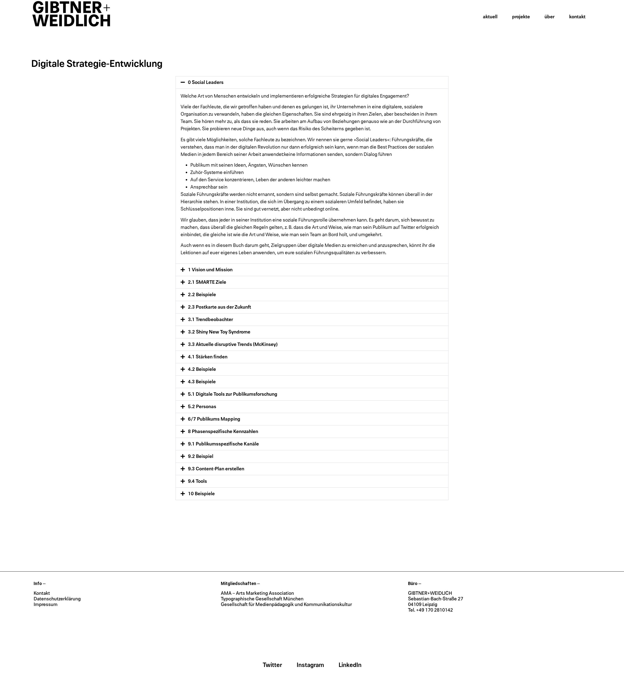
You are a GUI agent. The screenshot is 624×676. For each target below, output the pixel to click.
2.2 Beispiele (202, 295)
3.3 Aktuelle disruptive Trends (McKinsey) (232, 344)
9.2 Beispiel (200, 456)
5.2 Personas (202, 407)
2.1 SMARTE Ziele (207, 282)
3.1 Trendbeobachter (210, 320)
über (550, 17)
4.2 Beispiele (202, 369)
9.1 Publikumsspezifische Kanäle (223, 444)
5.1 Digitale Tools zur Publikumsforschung (232, 394)
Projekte (521, 17)
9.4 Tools (197, 481)
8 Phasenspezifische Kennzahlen (223, 431)
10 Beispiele (201, 494)
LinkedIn (350, 665)
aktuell (490, 17)
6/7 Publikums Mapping (214, 419)
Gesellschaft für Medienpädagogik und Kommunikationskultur (286, 604)
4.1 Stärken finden (207, 357)
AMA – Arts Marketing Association (257, 593)
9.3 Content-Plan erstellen (216, 469)
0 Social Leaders (206, 82)
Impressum (46, 604)
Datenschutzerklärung (57, 599)
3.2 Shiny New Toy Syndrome (219, 332)
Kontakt (577, 17)
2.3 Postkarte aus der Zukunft (219, 307)
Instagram (310, 665)
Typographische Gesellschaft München (262, 599)
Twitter (272, 665)
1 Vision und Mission (210, 270)
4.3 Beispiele (202, 382)
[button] (312, 82)
